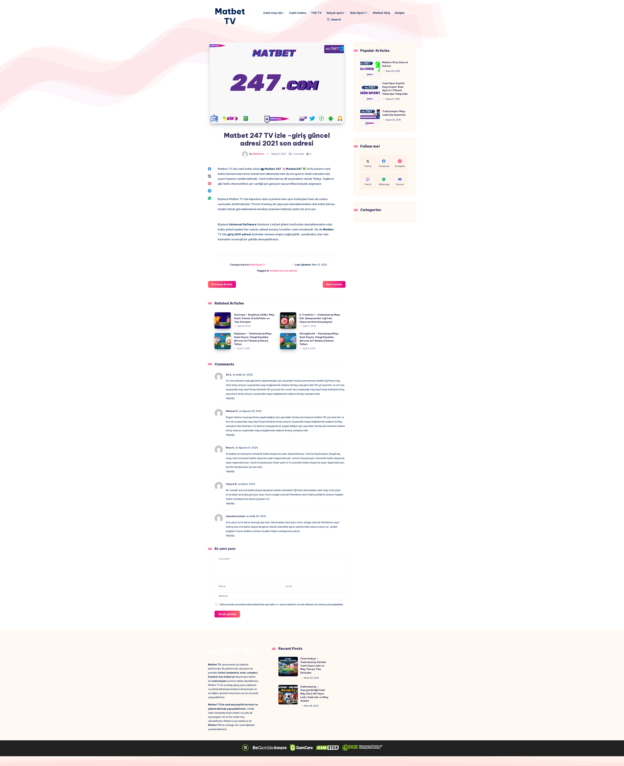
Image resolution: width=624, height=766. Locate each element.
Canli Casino (297, 13)
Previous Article (222, 284)
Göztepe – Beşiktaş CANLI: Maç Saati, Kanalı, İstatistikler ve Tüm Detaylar (254, 318)
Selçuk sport (335, 13)
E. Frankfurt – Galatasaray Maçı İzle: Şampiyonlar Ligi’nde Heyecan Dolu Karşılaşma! (319, 318)
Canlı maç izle (273, 13)
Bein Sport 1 (358, 13)
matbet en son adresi (283, 270)
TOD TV (316, 13)
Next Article (334, 284)
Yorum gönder (227, 614)
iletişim (400, 13)
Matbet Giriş (381, 13)
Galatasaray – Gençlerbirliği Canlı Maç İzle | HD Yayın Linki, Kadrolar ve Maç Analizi (314, 693)
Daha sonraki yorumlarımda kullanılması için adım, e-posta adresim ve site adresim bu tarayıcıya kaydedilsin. (282, 604)
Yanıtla (230, 398)
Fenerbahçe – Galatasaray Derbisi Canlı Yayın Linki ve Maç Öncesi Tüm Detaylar (313, 665)
